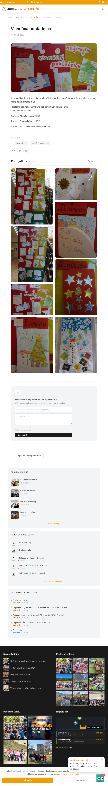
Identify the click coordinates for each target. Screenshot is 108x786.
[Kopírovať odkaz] (19, 150)
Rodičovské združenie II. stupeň (31, 573)
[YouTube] (103, 2)
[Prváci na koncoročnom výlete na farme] (64, 698)
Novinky (19, 17)
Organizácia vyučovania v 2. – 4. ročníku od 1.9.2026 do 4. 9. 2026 (40, 608)
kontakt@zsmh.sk (11, 2)
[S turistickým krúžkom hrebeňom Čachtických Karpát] (15, 752)
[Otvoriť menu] (95, 9)
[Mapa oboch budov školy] (80, 723)
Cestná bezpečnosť (28, 491)
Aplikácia (38, 2)
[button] (100, 778)
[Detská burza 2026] (80, 665)
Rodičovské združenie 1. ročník (31, 558)
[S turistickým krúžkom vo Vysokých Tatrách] (80, 682)
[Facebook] (99, 2)
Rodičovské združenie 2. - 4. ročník (32, 565)
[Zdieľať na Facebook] (13, 150)
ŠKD (38, 17)
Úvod (10, 17)
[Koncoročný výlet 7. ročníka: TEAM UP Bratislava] (97, 698)
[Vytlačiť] (25, 150)
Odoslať (21, 435)
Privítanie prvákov (20, 600)
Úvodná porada (24, 550)
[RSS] (107, 2)
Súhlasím (27, 780)
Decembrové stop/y (28, 501)
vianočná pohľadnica (40, 143)
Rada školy (17, 630)
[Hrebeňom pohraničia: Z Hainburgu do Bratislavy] (40, 752)
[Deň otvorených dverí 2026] (40, 727)
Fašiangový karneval (28, 480)
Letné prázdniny (24, 542)
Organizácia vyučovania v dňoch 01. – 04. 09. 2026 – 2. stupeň (38, 615)
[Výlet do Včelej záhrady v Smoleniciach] (64, 682)
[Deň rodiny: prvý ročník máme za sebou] (64, 665)
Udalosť (30, 17)
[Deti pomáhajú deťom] (97, 665)
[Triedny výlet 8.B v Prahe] (80, 698)
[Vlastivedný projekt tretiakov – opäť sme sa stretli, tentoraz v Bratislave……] (97, 682)
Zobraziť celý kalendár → (54, 581)
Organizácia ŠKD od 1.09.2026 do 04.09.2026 (31, 623)
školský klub (22, 143)
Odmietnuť (80, 780)
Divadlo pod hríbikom (29, 512)
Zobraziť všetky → (54, 524)
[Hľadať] (103, 9)
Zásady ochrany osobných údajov (67, 774)
